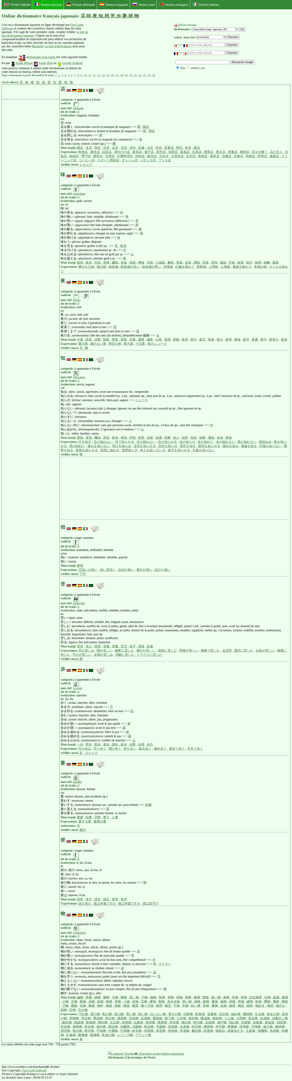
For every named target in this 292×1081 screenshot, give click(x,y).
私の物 (107, 1014)
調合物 (113, 1026)
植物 (109, 1001)
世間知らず (130, 450)
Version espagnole (116, 4)
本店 (188, 147)
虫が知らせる (167, 442)
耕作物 (193, 1018)
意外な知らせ (167, 446)
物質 (135, 1005)
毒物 (215, 1001)
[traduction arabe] (91, 89)
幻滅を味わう (184, 266)
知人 (176, 437)
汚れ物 (83, 1014)
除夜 (106, 339)
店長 (115, 147)
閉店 (152, 131)
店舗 (141, 147)
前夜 (124, 339)
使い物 (187, 1001)
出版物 (138, 1022)
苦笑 (80, 646)
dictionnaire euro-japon (41, 57)
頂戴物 (125, 1026)
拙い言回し (108, 569)
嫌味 (115, 262)
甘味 (97, 262)
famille (77, 782)
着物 (197, 997)
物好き (260, 1005)
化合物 (259, 1014)
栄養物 (212, 1014)
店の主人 (276, 152)
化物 (83, 1005)
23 (144, 75)
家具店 (137, 152)
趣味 (170, 262)
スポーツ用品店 (108, 160)
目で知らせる (124, 442)
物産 (118, 1005)
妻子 (106, 817)
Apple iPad (45, 63)
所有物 (174, 1022)
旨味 (124, 262)
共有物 (133, 1018)
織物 (153, 997)
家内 (82, 829)
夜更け (274, 339)
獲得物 (247, 1014)
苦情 (97, 646)
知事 (167, 437)
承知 (124, 437)
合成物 (265, 1018)
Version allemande (83, 4)
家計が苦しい (146, 650)
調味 (197, 262)
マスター (165, 964)
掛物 (179, 997)
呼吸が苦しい (188, 650)
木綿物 (274, 1030)
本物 (185, 1005)
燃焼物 (208, 1026)
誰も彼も (84, 903)
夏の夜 (83, 343)
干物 (176, 1005)
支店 (89, 147)
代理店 (110, 156)
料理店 (262, 156)
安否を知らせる (145, 446)
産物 (83, 1001)
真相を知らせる (87, 450)
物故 (109, 1005)
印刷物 (188, 1014)
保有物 (172, 1030)
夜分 (220, 339)
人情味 (225, 266)
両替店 (250, 156)
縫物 (250, 1001)
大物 (115, 997)
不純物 (101, 1030)
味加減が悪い (151, 266)
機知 (97, 437)
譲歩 (115, 744)
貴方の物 (174, 1014)
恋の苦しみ (86, 650)
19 (126, 75)
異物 (89, 997)
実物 (118, 1001)
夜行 (193, 339)
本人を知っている (152, 450)
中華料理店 (125, 156)
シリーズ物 (125, 1035)
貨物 (188, 997)
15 (108, 75)
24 (149, 75)
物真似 (220, 1030)
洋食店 (238, 156)
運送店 (95, 152)
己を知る (84, 442)
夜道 (284, 339)
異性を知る (188, 446)
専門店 (86, 156)
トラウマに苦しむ (149, 654)
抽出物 (101, 1026)
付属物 (113, 1030)
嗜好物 (102, 1022)
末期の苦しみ (103, 654)
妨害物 (208, 1030)
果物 (226, 997)
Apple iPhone (24, 63)
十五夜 (140, 343)
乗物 (267, 1001)
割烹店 (161, 152)
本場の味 (260, 266)
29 (153, 75)
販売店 (152, 156)
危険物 (74, 1018)
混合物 (253, 1018)
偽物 (223, 1001)
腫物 (74, 1005)
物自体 (186, 1022)
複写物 (89, 1030)
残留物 (79, 1022)
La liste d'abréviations (58, 46)
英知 (89, 437)
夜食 (211, 339)
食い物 (216, 997)
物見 (270, 1005)
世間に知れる (109, 450)
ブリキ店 (164, 160)
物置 (232, 1005)
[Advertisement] (118, 48)
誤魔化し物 (280, 1018)
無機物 (262, 1030)
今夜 (80, 339)
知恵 (141, 437)
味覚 (240, 262)
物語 (241, 1005)
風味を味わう (242, 266)
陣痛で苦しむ (210, 650)
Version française (51, 4)
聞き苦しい (105, 650)
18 (121, 75)
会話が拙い (126, 569)
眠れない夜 (98, 343)
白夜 (159, 339)
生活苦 (227, 650)
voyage (77, 688)
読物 (72, 1010)
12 (94, 75)
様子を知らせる (179, 450)
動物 (206, 1001)
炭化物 (89, 1026)
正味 (188, 262)
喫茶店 (209, 152)
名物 (223, 1005)
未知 (220, 437)
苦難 (115, 646)
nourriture (79, 193)
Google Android (72, 63)
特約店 (140, 156)
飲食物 (200, 1014)
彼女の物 (273, 1014)
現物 (244, 997)
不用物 (125, 1030)
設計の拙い (163, 569)
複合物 (77, 1030)
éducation (79, 377)
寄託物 (110, 1018)
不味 (232, 262)
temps (76, 300)
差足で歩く (177, 748)
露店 (197, 147)
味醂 (267, 262)
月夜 (132, 339)
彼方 (89, 899)
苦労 (124, 646)
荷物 (232, 1001)
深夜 (97, 339)
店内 (132, 147)
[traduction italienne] (85, 89)
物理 (159, 1005)
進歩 (106, 744)
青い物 (131, 1014)
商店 (97, 147)
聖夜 (115, 339)
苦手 (132, 646)
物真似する (235, 1030)
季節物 (98, 1018)
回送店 (107, 152)
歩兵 (150, 744)
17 (117, 75)
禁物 (205, 997)
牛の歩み (84, 748)
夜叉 (202, 339)
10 (85, 75)
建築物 (157, 1018)
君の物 (95, 1014)
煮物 (241, 1001)
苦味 (205, 262)
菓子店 (149, 152)
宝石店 (191, 156)
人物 (126, 1001)
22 (140, 75)
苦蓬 (150, 646)
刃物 (65, 1005)
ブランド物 (143, 1035)
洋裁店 (226, 156)
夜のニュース (157, 343)
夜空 (246, 339)
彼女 (97, 899)
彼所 (80, 899)
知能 (202, 437)
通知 (211, 437)
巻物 (206, 1005)
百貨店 (169, 147)
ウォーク (91, 752)
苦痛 (106, 646)
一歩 (80, 744)
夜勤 (176, 339)
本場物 (184, 1030)
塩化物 (224, 1014)
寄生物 (86, 1018)
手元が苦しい (82, 654)
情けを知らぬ (121, 446)
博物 (284, 1001)
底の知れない (246, 442)
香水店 (220, 152)
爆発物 (280, 1026)
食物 (161, 1001)
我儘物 (95, 1035)
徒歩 (124, 744)
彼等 (115, 899)
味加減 (113, 266)
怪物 (162, 997)
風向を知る (231, 446)
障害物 (162, 1022)
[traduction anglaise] (69, 89)
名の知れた (206, 442)
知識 (159, 437)
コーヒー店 (87, 160)
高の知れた (77, 446)
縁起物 (236, 1014)
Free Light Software (34, 1070)
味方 (249, 262)
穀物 (285, 997)
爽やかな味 (86, 266)
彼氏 (106, 899)
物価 (91, 1005)
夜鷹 (255, 339)
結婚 (148, 804)
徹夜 (150, 339)
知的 (193, 437)
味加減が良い (130, 266)
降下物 (169, 1018)
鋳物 (97, 997)
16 (112, 75)
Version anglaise (20, 4)
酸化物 (67, 1022)
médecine (79, 603)
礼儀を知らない (203, 450)
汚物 (144, 997)
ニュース (141, 400)
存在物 (65, 1026)
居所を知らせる (209, 446)
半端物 (256, 1026)
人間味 (213, 266)
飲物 (258, 1001)
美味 (214, 262)
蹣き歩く (160, 748)
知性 (185, 437)
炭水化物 (173, 1001)
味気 (80, 262)
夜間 (167, 339)
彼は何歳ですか (129, 903)
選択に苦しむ (243, 650)
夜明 (228, 339)
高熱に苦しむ (167, 650)
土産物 (250, 1030)
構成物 (205, 1018)
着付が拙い (144, 569)
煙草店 (98, 156)
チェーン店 (130, 160)
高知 (106, 437)
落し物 (134, 997)
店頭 (124, 147)
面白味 (101, 266)
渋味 (150, 262)
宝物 (144, 1001)
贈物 (124, 997)
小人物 (229, 1018)
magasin (78, 108)
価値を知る (249, 446)
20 (131, 75)
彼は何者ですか (105, 903)
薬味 (275, 262)
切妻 (97, 817)
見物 (235, 997)
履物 (276, 1001)
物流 (168, 1005)
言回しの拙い (88, 569)
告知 (115, 437)
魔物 (215, 1005)
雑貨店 (244, 152)
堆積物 (77, 1026)
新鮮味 (201, 266)
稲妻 (89, 817)
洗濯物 (245, 1022)
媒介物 (268, 1026)
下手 (82, 574)
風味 (223, 262)
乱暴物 (71, 1035)
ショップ (85, 164)
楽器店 (185, 152)
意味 (106, 262)
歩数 (132, 744)
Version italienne (208, 4)
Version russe (146, 4)
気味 (132, 262)
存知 (132, 437)
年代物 (220, 1026)
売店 (159, 147)
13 (99, 75)
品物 (91, 1001)
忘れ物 (83, 1010)
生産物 (210, 1022)
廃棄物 (232, 1026)
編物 (80, 997)
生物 (135, 1001)
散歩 (97, 744)
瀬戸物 (222, 1022)
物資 (126, 1005)
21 (135, 75)
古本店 (164, 156)
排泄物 (244, 1026)
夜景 (185, 339)
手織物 (160, 1026)
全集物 (257, 1022)
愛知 (80, 437)
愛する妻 (84, 821)
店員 (106, 147)
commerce (79, 932)
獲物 (106, 997)
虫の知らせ (187, 442)
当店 (150, 147)
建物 (153, 1001)
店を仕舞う (260, 152)
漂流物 (65, 1030)
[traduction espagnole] (80, 89)
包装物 (149, 1030)
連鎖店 (274, 156)
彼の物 (119, 1014)
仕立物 (114, 1022)
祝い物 (143, 1014)
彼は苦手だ (151, 903)
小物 (65, 1001)
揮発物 (122, 1018)
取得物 (150, 1022)
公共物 (181, 1018)
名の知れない (225, 442)
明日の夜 (115, 343)
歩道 (141, 744)
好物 (267, 997)
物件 (100, 1005)
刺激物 (91, 1022)
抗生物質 (255, 997)
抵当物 (149, 1026)
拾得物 (126, 1022)
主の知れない (103, 442)
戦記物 (234, 1022)
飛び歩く (115, 748)
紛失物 (137, 1030)
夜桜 (237, 339)
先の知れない (146, 442)
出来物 (184, 1026)
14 (103, 75)
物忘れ (280, 1005)
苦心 (89, 646)
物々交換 (147, 1005)
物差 (250, 1005)
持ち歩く (130, 748)
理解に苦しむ (124, 654)
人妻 (115, 817)
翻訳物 (196, 1030)
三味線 (160, 262)
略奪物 (83, 1035)
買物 (170, 997)
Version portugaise (176, 4)
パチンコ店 (148, 160)
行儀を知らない (270, 446)
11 (89, 75)
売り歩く (100, 748)
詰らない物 (158, 1014)
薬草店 (214, 156)
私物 (100, 1001)
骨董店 (232, 152)
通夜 (141, 339)
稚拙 (80, 565)
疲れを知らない (99, 446)
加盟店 (173, 152)
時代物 (198, 1022)
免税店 (203, 156)
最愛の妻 (100, 821)
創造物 (269, 1022)
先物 (74, 1001)
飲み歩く (145, 748)
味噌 (258, 262)
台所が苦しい (265, 650)
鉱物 (276, 997)
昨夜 (89, 339)
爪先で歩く (195, 748)
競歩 (89, 744)
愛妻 (80, 817)
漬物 (197, 1001)
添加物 (172, 1026)
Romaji (37, 46)
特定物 (196, 1026)
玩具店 (197, 152)
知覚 (150, 437)
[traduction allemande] (74, 89)
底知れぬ (265, 442)
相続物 (281, 1022)
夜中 (263, 339)
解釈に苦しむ (124, 650)
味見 (123, 246)
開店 (146, 127)
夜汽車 (128, 343)
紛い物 (195, 1005)
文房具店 (177, 156)
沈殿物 (137, 1026)
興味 (141, 262)
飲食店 (83, 152)
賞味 (179, 262)
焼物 (64, 1010)
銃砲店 (74, 156)
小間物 (241, 1018)
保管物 (160, 1030)
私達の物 (108, 1035)
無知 (228, 437)
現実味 (168, 266)
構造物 (217, 1018)
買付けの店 (122, 152)
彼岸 (124, 899)
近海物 (145, 1018)
